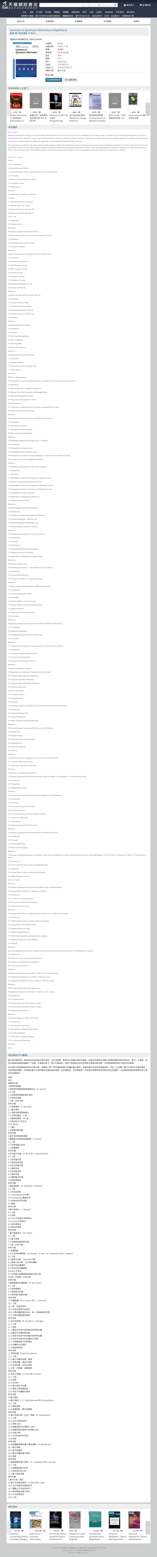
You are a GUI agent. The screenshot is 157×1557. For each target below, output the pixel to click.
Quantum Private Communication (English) (77, 1536)
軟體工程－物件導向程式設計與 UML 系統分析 (38, 118)
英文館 (48, 12)
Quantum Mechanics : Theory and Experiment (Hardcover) (117, 1537)
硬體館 (66, 12)
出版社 (99, 12)
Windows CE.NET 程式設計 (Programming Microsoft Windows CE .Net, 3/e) (59, 121)
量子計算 (61, 70)
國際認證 (75, 12)
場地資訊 (130, 12)
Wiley (60, 43)
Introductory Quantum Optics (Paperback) (96, 1536)
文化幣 (106, 16)
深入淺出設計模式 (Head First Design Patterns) (77, 118)
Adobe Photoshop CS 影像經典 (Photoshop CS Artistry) (18, 119)
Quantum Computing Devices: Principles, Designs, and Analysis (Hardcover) (19, 1539)
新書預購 (50, 21)
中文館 (39, 12)
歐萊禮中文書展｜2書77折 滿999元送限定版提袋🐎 (41, 16)
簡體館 (57, 12)
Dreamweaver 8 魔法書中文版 (137, 116)
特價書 (136, 21)
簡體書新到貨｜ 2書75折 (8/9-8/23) (76, 16)
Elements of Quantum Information (35, 1536)
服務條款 (102, 1547)
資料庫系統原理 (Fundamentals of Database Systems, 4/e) (97, 119)
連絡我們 (83, 1547)
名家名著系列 (97, 16)
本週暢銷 (78, 21)
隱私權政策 (92, 1547)
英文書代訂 (115, 16)
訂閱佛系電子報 (128, 16)
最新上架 (21, 21)
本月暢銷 (107, 21)
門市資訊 (120, 12)
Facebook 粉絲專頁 (59, 1547)
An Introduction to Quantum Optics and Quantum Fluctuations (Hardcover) (58, 1539)
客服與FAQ (73, 1547)
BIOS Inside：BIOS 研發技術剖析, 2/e (117, 116)
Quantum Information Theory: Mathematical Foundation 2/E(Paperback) (138, 1539)
